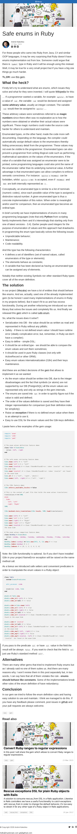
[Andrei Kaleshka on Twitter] (18, 47)
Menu (39, 2)
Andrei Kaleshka (17, 42)
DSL (31, 812)
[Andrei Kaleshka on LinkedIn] (15, 47)
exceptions (23, 812)
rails (6, 812)
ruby (5, 713)
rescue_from (14, 812)
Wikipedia (60, 91)
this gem (20, 77)
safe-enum (43, 313)
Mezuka (22, 290)
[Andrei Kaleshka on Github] (12, 47)
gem (19, 313)
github (64, 702)
